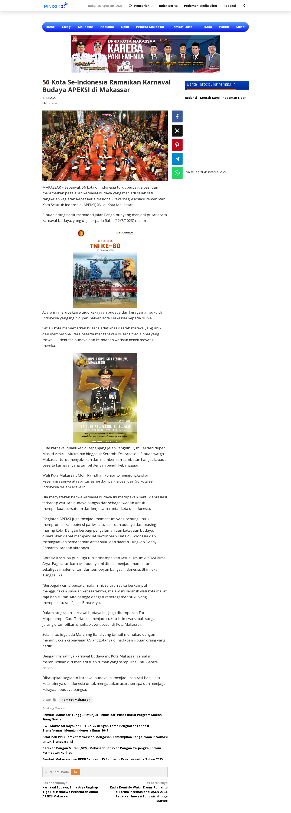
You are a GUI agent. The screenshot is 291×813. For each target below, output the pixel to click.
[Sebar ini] (177, 116)
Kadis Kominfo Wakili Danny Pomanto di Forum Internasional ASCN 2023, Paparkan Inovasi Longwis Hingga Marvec (139, 792)
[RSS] (75, 772)
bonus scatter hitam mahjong (211, 146)
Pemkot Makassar (76, 700)
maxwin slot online (202, 111)
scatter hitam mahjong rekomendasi (216, 102)
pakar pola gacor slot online (209, 155)
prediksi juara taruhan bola (209, 163)
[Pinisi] (56, 5)
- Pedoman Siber (233, 98)
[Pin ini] (177, 145)
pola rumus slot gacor (205, 120)
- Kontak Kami (209, 98)
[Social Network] (244, 5)
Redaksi (191, 98)
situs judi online (200, 137)
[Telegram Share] (177, 159)
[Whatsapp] (177, 173)
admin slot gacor (201, 128)
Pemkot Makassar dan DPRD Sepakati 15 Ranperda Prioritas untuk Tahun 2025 (102, 759)
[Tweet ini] (177, 131)
